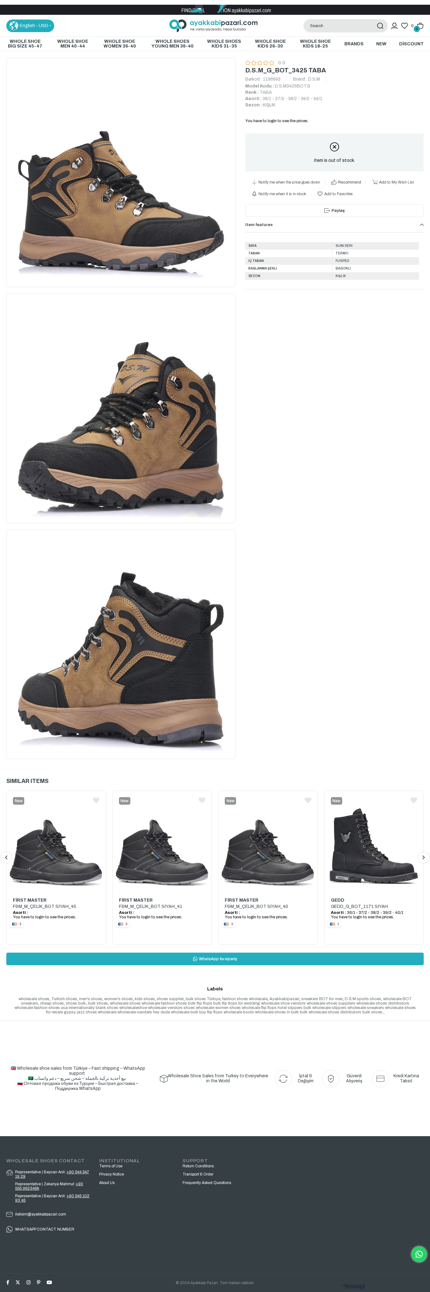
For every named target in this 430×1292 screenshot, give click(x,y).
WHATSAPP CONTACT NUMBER (44, 1229)
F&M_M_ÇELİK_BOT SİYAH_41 (150, 906)
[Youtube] (49, 1282)
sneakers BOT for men (322, 999)
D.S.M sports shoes (363, 999)
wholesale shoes (34, 999)
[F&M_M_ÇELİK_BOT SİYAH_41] (162, 841)
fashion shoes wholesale (245, 999)
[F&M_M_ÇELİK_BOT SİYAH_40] (268, 841)
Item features (259, 225)
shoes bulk (76, 1003)
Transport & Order (198, 1174)
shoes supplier (170, 999)
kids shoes (145, 999)
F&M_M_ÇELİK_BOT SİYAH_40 (256, 906)
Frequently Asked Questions (207, 1183)
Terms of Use (110, 1166)
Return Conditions (198, 1166)
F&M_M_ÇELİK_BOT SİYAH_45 (44, 906)
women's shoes (118, 999)
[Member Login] (394, 26)
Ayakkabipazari (284, 999)
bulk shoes (98, 1003)
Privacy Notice (111, 1174)
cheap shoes (52, 1003)
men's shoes (90, 999)
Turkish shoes (64, 999)
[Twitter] (17, 1282)
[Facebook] (7, 1282)
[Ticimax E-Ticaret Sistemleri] (354, 1287)
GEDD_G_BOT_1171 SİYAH (359, 906)
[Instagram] (28, 1282)
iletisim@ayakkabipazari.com (40, 1214)
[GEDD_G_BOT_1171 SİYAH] (374, 841)
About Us (107, 1183)
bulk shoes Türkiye (203, 999)
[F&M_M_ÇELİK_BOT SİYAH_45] (56, 841)
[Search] (380, 26)
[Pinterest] (38, 1282)
